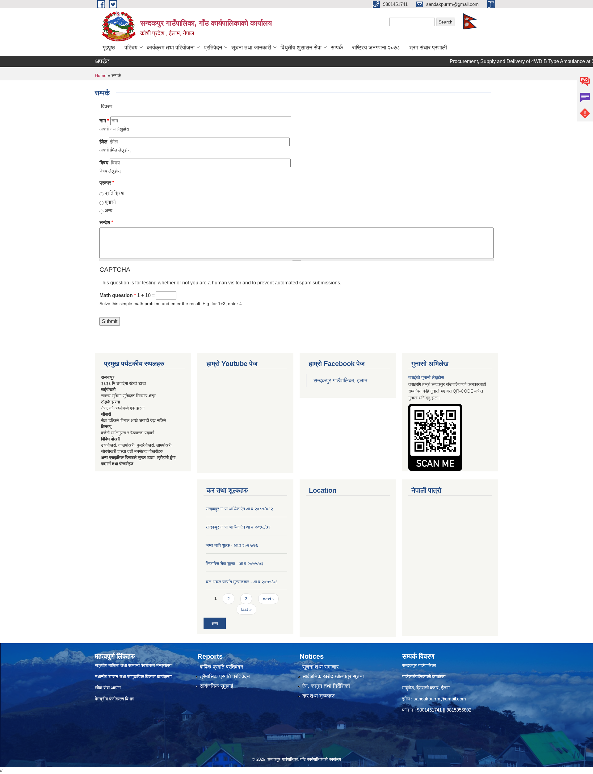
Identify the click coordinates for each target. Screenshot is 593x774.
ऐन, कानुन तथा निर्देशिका (326, 686)
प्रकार (106, 182)
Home (101, 75)
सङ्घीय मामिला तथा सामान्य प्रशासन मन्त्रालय (133, 665)
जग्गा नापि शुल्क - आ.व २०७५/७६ (232, 545)
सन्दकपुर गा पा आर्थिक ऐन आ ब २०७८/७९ (238, 527)
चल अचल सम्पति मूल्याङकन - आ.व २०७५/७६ (242, 581)
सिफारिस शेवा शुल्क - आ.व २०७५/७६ (234, 563)
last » (246, 609)
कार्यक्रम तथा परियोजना (171, 48)
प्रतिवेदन (213, 48)
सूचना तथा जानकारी (251, 48)
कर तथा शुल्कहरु (318, 696)
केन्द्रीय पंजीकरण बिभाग (115, 698)
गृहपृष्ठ (109, 48)
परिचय (130, 48)
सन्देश (106, 222)
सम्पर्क (337, 48)
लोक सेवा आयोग (108, 687)
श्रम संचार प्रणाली (428, 48)
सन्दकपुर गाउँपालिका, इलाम (340, 380)
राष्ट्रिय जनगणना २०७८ (376, 48)
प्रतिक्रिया (114, 193)
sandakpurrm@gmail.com (440, 698)
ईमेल (103, 141)
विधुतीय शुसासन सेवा (301, 48)
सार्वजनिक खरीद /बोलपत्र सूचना (333, 676)
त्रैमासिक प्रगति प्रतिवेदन (225, 676)
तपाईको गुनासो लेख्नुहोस (426, 377)
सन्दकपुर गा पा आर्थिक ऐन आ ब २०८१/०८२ (239, 508)
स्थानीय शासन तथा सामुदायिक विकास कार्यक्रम (133, 676)
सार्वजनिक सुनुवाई (216, 686)
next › (268, 598)
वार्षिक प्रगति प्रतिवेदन (221, 667)
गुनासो (110, 202)
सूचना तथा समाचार (320, 667)
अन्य (108, 210)
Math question (117, 295)
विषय (103, 162)
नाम (104, 120)
